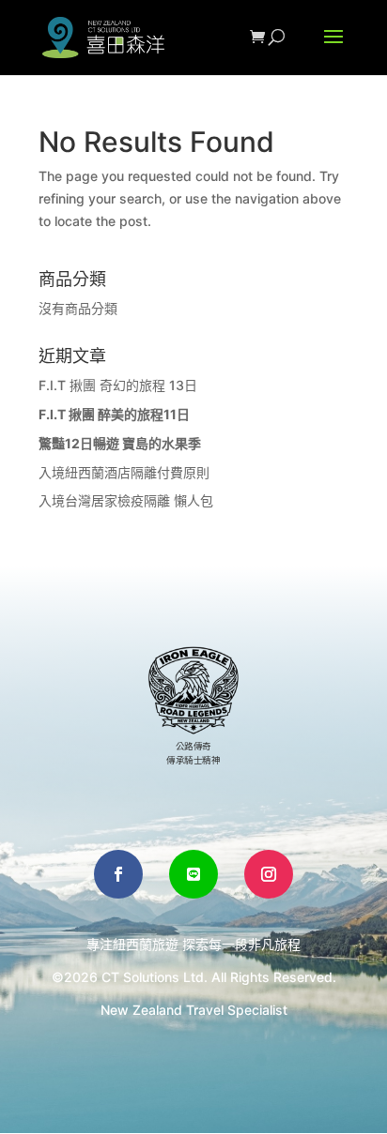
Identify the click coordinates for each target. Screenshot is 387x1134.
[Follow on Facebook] (118, 874)
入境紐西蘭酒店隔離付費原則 (124, 472)
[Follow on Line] (193, 874)
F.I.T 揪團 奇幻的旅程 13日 (118, 385)
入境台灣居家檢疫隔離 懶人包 (126, 500)
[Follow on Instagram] (268, 874)
